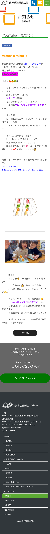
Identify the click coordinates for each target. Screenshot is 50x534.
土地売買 (9, 441)
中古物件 (9, 450)
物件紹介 (7, 436)
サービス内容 (9, 500)
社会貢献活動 (9, 510)
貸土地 (8, 464)
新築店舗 (9, 477)
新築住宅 (9, 445)
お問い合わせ (27, 378)
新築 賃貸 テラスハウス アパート (19, 486)
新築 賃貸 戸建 (12, 482)
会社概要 (7, 505)
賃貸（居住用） (11, 454)
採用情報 (7, 514)
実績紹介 (7, 468)
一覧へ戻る (25, 332)
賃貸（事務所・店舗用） (15, 459)
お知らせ (7, 496)
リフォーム (10, 491)
